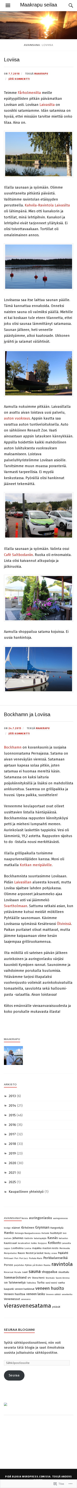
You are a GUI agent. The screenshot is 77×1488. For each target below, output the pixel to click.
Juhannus (17, 1238)
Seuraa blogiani (19, 1329)
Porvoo (8, 1265)
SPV (29, 1278)
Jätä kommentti (19, 79)
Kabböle (28, 1238)
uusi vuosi (51, 1282)
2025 (12, 1182)
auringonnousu (60, 1218)
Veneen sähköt (53, 1294)
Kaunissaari (10, 1243)
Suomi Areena (62, 1278)
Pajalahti (63, 1253)
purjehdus (19, 1265)
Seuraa (14, 1375)
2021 (12, 1173)
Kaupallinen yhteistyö (26, 1192)
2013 (12, 1096)
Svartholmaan (15, 906)
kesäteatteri (24, 1243)
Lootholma (17, 1248)
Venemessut (12, 1299)
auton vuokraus (17, 418)
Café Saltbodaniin (18, 555)
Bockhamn (13, 747)
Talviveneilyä (17, 1282)
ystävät (56, 1306)
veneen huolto (49, 1288)
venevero (26, 1299)
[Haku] (67, 5)
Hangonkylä (56, 1227)
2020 (12, 1163)
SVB (6, 1283)
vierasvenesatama (27, 1305)
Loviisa (12, 59)
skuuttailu (63, 1272)
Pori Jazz (23, 1258)
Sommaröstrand (15, 1277)
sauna (35, 1271)
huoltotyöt (56, 1233)
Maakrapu (41, 73)
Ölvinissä (64, 924)
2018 (12, 1144)
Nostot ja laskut (34, 1253)
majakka (36, 1248)
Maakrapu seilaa (38, 4)
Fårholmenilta (29, 93)
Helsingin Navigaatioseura (27, 1233)
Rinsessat (8, 1272)
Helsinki (45, 1233)
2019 (12, 1153)
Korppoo (42, 1243)
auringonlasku (40, 1218)
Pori (16, 1258)
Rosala (17, 1272)
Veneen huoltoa (14, 1294)
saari (25, 1272)
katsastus (63, 1238)
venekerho (67, 1294)
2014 (12, 1106)
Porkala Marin (35, 1258)
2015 (12, 1115)
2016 (12, 1125)
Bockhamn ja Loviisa (27, 714)
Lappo (7, 1248)
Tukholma (31, 1283)
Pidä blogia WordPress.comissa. (28, 1476)
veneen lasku (35, 1294)
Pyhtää (28, 1265)
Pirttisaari (8, 1258)
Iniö (65, 1233)
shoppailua (49, 1272)
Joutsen (7, 1238)
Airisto (25, 1218)
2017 (12, 1134)
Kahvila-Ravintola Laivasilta (47, 205)
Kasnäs (52, 1238)
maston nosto (50, 1248)
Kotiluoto (54, 1243)
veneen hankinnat (24, 1288)
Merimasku (64, 1248)
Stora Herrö (38, 1277)
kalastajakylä (40, 1238)
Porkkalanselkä (55, 1258)
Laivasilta (47, 105)
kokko (34, 1243)
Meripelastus (10, 1253)
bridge (7, 1228)
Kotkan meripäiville (36, 865)
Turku (41, 1282)
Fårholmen (27, 1227)
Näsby (47, 1253)
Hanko (9, 1233)
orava (54, 1253)
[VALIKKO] (8, 5)
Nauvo (21, 1253)
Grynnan (42, 1227)
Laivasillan (22, 882)
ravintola (62, 1264)
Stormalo (50, 1278)
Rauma (47, 1265)
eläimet (16, 1227)
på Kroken (38, 1265)
